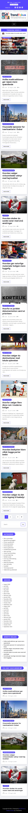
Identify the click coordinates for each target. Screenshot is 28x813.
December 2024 (8, 621)
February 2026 (7, 595)
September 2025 (8, 604)
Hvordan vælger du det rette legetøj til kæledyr (13, 495)
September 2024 (8, 626)
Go (23, 524)
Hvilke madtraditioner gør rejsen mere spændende (12, 82)
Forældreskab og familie (10, 549)
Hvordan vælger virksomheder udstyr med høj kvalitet (12, 175)
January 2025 (7, 619)
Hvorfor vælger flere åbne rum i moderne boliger (12, 405)
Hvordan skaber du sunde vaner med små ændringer (12, 221)
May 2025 (6, 612)
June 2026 (6, 588)
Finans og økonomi (8, 547)
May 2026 (6, 590)
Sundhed (6, 566)
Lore (6, 52)
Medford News (10, 810)
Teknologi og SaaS (8, 568)
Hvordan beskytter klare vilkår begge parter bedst (14, 452)
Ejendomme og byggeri (9, 540)
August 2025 (7, 606)
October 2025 (7, 603)
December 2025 (8, 599)
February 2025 (7, 617)
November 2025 (8, 601)
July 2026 (6, 586)
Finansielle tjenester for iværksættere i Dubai (13, 128)
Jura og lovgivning (8, 555)
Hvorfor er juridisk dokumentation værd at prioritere (13, 311)
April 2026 (6, 591)
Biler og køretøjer (8, 538)
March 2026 (7, 593)
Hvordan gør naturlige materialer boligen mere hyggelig (13, 44)
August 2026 (7, 584)
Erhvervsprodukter (8, 544)
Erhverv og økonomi (9, 542)
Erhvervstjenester (8, 546)
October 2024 (7, 625)
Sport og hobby (8, 564)
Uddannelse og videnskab (10, 570)
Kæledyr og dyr (7, 557)
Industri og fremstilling (9, 553)
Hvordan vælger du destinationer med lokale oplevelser (11, 358)
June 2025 (6, 610)
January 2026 (7, 597)
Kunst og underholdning (10, 558)
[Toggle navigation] (14, 24)
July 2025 (6, 608)
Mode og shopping (8, 562)
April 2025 (6, 614)
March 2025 (7, 615)
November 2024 (8, 623)
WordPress (22, 808)
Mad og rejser (7, 560)
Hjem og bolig (7, 551)
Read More (6, 99)
